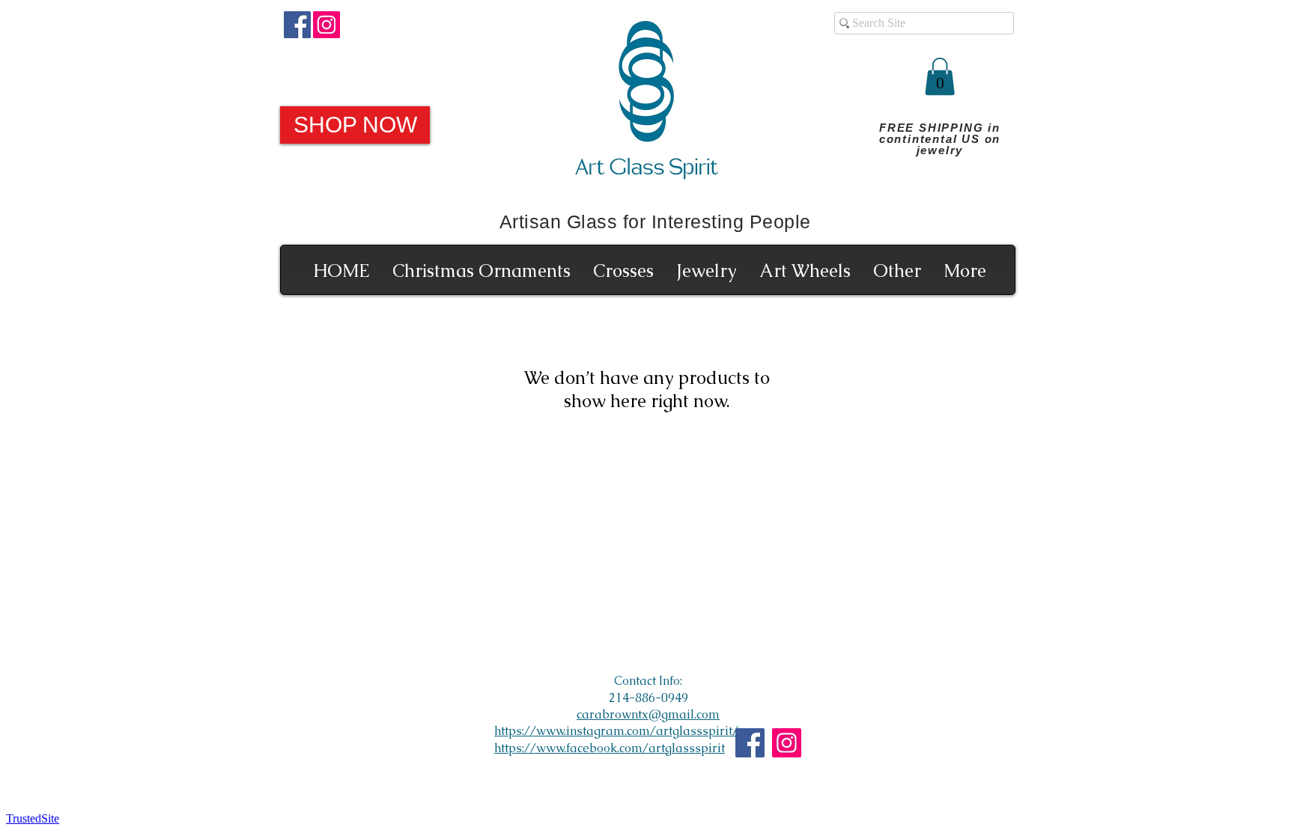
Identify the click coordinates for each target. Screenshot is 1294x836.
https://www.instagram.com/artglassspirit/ (616, 731)
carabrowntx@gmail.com (648, 714)
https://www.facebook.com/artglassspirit (609, 748)
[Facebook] (297, 24)
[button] (940, 76)
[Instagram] (326, 24)
